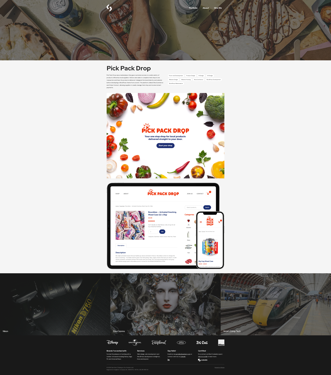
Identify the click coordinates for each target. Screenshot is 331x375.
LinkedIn (182, 357)
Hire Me (218, 8)
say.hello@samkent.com (182, 354)
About (206, 8)
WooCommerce (198, 79)
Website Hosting (186, 79)
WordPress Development (214, 79)
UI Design (201, 75)
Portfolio (193, 8)
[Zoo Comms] (165, 304)
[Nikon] (55, 304)
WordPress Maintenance (176, 83)
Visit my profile (202, 357)
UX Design (210, 75)
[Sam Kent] (109, 8)
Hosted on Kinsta (219, 367)
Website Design (173, 79)
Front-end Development (176, 75)
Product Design (190, 75)
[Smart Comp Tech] (276, 304)
